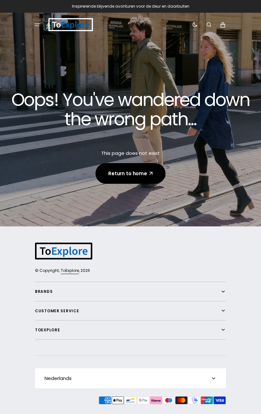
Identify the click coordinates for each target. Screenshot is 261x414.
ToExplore (70, 270)
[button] (38, 25)
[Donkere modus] (195, 25)
